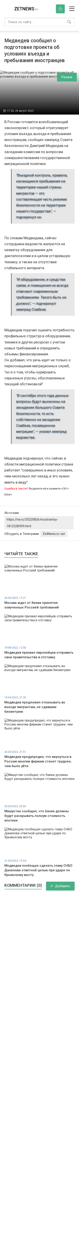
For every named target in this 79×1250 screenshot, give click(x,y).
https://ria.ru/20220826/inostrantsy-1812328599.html (32, 522)
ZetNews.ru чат (54, 534)
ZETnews (26, 8)
